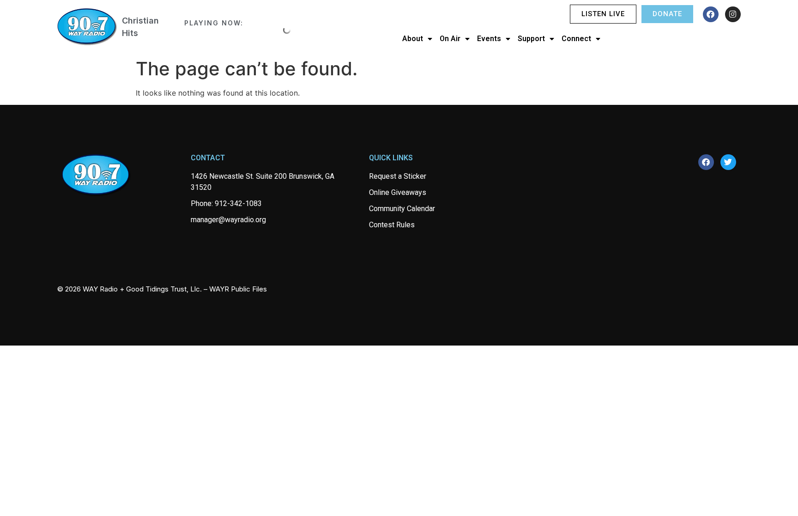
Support (531, 38)
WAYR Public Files (238, 289)
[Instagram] (733, 14)
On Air (450, 38)
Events (489, 38)
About (412, 38)
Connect (576, 38)
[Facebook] (711, 14)
